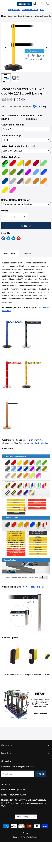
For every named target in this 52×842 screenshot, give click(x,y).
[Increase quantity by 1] (24, 216)
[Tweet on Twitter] (8, 238)
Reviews (27, 253)
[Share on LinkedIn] (13, 238)
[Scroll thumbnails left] (6, 47)
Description (9, 253)
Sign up (40, 773)
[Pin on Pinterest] (19, 238)
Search (26, 833)
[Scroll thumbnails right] (46, 47)
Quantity (4, 210)
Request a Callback (30, 9)
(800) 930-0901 (14, 9)
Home (3, 16)
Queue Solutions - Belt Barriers (21, 16)
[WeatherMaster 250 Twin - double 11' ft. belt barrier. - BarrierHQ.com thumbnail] (6, 78)
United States (24, 817)
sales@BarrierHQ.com (16, 794)
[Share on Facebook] (3, 238)
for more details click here (38, 443)
